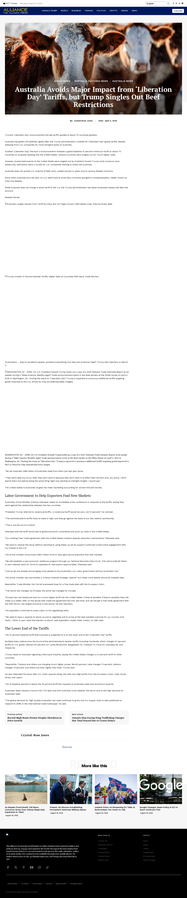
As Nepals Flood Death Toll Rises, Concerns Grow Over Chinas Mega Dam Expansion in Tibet (25, 809)
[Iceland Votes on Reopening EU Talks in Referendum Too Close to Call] (116, 789)
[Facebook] (173, 3)
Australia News (122, 81)
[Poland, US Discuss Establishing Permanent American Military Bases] (71, 789)
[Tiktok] (47, 867)
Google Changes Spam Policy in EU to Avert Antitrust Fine (159, 808)
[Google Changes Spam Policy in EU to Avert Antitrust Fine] (161, 789)
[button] (44, 23)
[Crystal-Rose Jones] (11, 735)
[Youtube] (182, 3)
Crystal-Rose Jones (83, 121)
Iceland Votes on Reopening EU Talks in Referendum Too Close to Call (115, 808)
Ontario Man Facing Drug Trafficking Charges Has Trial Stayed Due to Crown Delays (98, 719)
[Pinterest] (23, 867)
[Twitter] (15, 867)
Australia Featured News (91, 81)
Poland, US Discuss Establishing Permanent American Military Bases (68, 808)
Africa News (62, 81)
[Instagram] (176, 3)
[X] (179, 3)
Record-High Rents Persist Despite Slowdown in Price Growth (35, 719)
